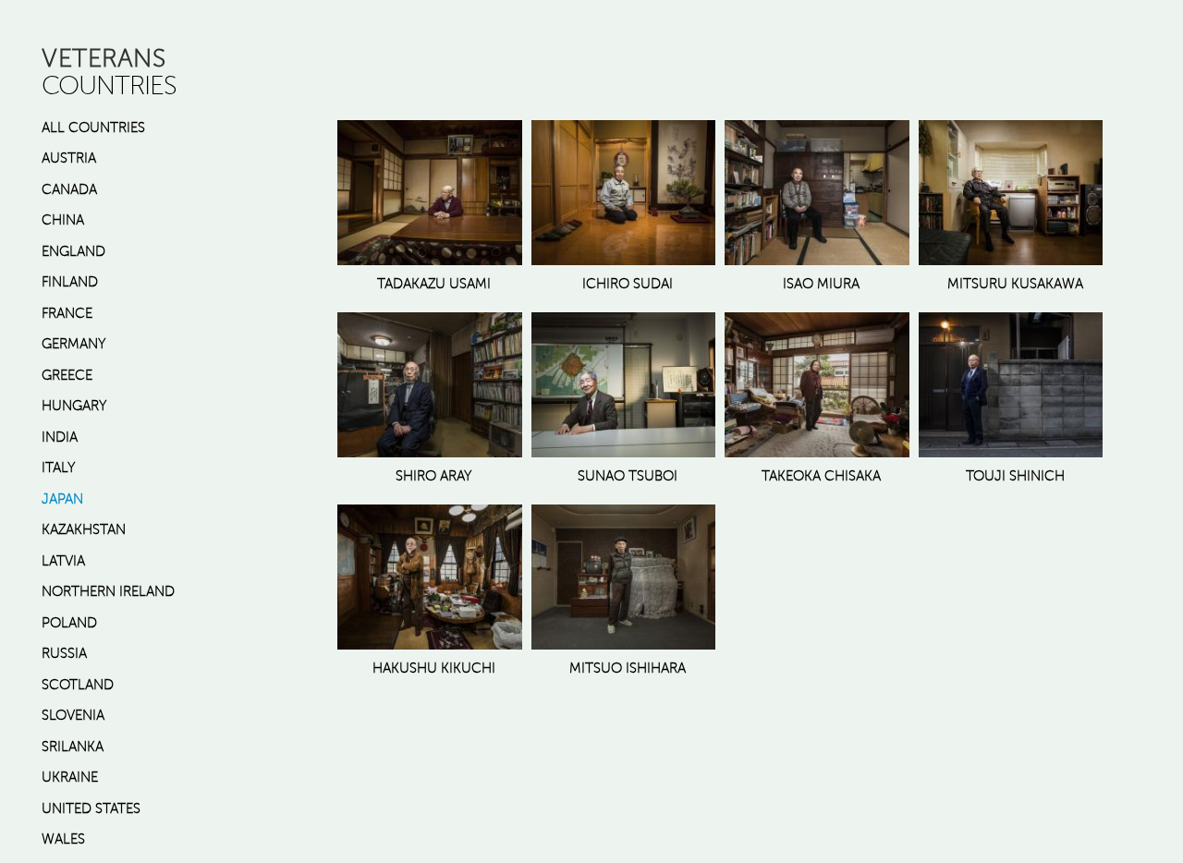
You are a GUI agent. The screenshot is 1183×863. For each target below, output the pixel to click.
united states (91, 808)
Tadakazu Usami (434, 283)
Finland (70, 281)
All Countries (93, 127)
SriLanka (73, 746)
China (63, 220)
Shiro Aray (434, 475)
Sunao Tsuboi (627, 475)
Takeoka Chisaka (821, 475)
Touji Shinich (1015, 475)
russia (64, 653)
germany (74, 343)
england (73, 251)
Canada (69, 189)
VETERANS (103, 58)
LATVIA (63, 560)
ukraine (70, 777)
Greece (67, 375)
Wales (63, 839)
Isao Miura (821, 283)
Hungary (74, 405)
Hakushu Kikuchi (433, 668)
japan (62, 499)
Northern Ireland (108, 591)
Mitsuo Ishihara (627, 668)
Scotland (78, 684)
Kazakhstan (84, 529)
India (60, 437)
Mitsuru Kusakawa (1015, 283)
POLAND (69, 622)
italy (59, 467)
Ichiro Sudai (627, 283)
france (67, 313)
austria (69, 158)
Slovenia (73, 715)
